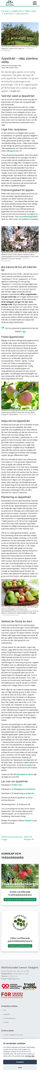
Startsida (4, 11)
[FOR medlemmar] (12, 995)
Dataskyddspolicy (9, 1018)
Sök (4, 1010)
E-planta (31, 343)
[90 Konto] (12, 986)
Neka (20, 1067)
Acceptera (20, 1062)
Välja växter (8, 13)
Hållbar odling (30, 11)
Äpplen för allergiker (28, 838)
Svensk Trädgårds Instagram (13, 1039)
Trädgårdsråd (16, 11)
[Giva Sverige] (29, 986)
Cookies (6, 1022)
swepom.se (29, 820)
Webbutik (6, 1014)
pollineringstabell (30, 216)
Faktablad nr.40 (23, 774)
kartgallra (28, 765)
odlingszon (11, 151)
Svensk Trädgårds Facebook (13, 1035)
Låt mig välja (29, 1056)
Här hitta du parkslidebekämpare (20, 946)
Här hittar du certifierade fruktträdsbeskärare (20, 900)
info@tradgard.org (13, 979)
